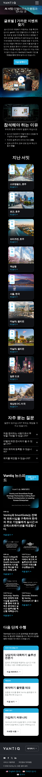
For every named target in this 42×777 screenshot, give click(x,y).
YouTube (4, 758)
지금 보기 (11, 702)
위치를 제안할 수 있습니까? (16, 458)
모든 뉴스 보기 (32, 478)
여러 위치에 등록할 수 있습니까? (17, 450)
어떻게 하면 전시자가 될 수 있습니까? (17, 442)
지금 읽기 (7, 535)
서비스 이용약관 (9, 762)
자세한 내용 (11, 731)
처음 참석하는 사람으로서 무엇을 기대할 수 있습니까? (17, 434)
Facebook (8, 758)
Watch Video (21, 79)
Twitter (12, 758)
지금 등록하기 (21, 62)
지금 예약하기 (12, 672)
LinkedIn (15, 758)
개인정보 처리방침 (25, 762)
